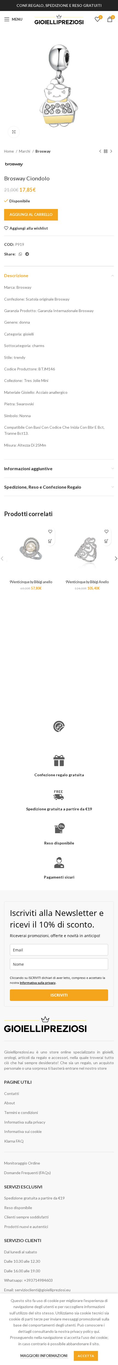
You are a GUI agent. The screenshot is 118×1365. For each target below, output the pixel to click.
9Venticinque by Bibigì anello (31, 582)
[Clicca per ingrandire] (13, 131)
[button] (50, 541)
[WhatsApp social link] (20, 254)
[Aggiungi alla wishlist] (50, 531)
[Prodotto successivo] (111, 151)
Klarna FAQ (14, 1141)
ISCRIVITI (59, 995)
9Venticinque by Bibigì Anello (87, 582)
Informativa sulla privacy (37, 983)
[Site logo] (59, 18)
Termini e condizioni (21, 1112)
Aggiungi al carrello (31, 214)
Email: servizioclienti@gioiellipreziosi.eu (37, 1289)
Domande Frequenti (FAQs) (27, 1172)
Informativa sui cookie (23, 1131)
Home (9, 151)
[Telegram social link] (27, 254)
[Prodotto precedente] (100, 151)
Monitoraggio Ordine (22, 1163)
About (9, 1102)
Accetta (86, 1356)
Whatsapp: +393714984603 (28, 1280)
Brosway (42, 151)
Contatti (11, 1093)
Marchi (25, 151)
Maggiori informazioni (44, 1355)
